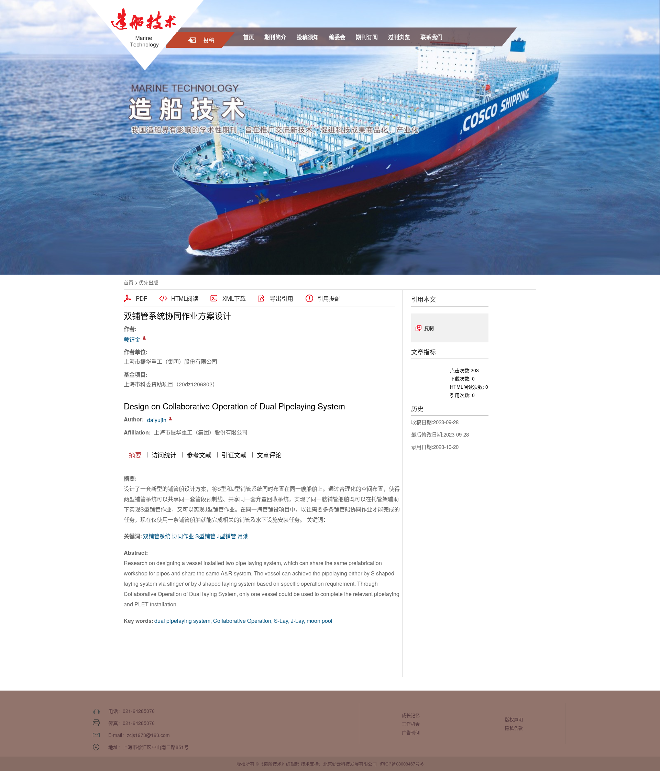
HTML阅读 (184, 298)
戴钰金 (132, 339)
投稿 (208, 40)
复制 (429, 327)
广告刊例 (411, 732)
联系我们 (431, 37)
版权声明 (514, 719)
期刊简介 (275, 37)
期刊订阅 (367, 37)
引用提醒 (329, 298)
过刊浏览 (399, 37)
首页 (248, 37)
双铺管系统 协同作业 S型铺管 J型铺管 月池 (196, 536)
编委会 (337, 37)
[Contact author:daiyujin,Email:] (170, 418)
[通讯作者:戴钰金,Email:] (144, 338)
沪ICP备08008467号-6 (402, 763)
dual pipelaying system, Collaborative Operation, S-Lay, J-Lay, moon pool (243, 621)
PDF (141, 298)
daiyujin (156, 420)
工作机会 (411, 723)
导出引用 (281, 298)
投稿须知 (308, 37)
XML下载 (234, 298)
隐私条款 (514, 728)
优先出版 (148, 282)
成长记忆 (411, 715)
